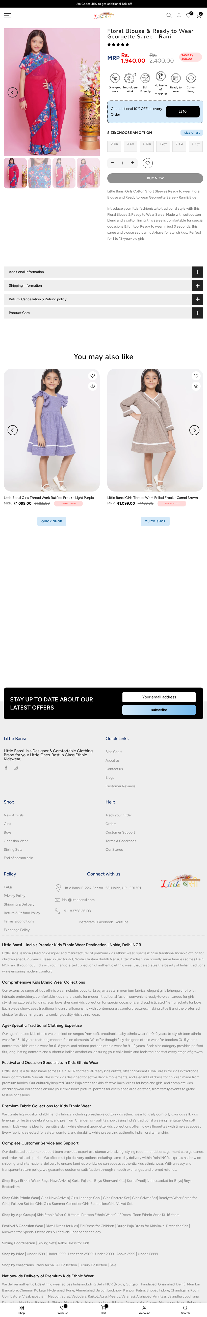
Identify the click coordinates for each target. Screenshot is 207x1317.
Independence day (86, 1232)
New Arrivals (14, 815)
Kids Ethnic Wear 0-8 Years (58, 1215)
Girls (7, 824)
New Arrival (45, 1265)
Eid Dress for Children (97, 1226)
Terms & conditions (19, 921)
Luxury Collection (93, 1265)
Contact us (114, 769)
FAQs (8, 887)
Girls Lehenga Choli (86, 1198)
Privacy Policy (14, 896)
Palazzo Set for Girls (27, 1204)
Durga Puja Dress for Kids (137, 1226)
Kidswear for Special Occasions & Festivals (36, 1232)
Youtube (121, 922)
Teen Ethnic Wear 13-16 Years (156, 1215)
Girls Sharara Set (116, 1198)
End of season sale (18, 858)
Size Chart (114, 752)
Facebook (105, 922)
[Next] (91, 92)
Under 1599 (36, 1254)
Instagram (87, 922)
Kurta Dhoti (136, 1181)
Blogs (110, 777)
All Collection (66, 1265)
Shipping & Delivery (19, 904)
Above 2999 (125, 1254)
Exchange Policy (17, 930)
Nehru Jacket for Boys (164, 1181)
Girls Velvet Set (120, 1204)
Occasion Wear (16, 841)
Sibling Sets (13, 849)
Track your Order (119, 815)
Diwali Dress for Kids (62, 1226)
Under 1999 (56, 1254)
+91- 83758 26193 (76, 911)
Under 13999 (148, 1254)
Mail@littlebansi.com (78, 900)
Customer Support (120, 832)
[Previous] (13, 92)
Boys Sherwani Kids (109, 1181)
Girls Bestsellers (95, 1204)
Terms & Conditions (121, 841)
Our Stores (114, 849)
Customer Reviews (121, 786)
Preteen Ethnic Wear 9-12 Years (106, 1215)
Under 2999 (104, 1254)
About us (113, 760)
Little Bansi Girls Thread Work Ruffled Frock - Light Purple (49, 498)
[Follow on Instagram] (15, 768)
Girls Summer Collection (63, 1204)
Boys (8, 832)
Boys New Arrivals (55, 1181)
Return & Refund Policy (22, 913)
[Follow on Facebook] (6, 768)
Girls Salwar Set (144, 1198)
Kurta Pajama (82, 1181)
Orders (111, 824)
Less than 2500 (80, 1254)
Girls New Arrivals (55, 1198)
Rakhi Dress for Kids (172, 1226)
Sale (113, 1265)
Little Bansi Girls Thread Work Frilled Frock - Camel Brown (152, 498)
